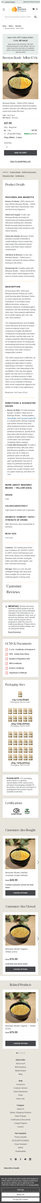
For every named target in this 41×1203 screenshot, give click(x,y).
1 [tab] (16, 1053)
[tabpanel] (20, 1019)
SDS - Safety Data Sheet (19, 654)
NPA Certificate (15, 663)
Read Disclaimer (14, 632)
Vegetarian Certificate (18, 673)
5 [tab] (24, 1053)
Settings (20, 1189)
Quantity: (8, 143)
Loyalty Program (6, 2)
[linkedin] (30, 1159)
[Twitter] (11, 1159)
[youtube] (25, 1159)
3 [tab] (20, 1053)
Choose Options (20, 893)
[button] (35, 16)
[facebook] (20, 1159)
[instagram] (16, 1159)
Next (37, 1020)
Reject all (20, 1194)
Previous (3, 1020)
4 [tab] (22, 1053)
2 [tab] (18, 1053)
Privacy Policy (33, 1185)
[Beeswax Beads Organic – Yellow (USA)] (20, 1007)
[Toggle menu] (3, 9)
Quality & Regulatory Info (19, 659)
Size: (10, 127)
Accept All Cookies (20, 1199)
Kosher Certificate (16, 668)
